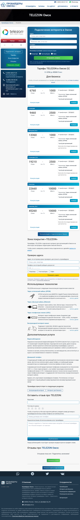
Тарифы (13, 55)
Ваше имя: (30, 399)
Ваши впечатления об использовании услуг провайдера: (45, 420)
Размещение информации (68, 491)
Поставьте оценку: (33, 406)
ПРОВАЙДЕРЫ (14, 3)
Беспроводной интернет (36, 390)
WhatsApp (74, 2)
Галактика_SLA (32, 206)
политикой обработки (36, 63)
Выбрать (73, 102)
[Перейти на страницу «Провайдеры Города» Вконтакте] (62, 474)
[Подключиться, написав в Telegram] (32, 474)
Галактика (31, 184)
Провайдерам (64, 486)
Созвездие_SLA (33, 157)
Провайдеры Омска (7, 23)
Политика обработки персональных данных (25, 516)
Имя (31, 39)
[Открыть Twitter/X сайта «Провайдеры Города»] (47, 474)
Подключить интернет (13, 51)
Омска (10, 6)
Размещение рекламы (66, 494)
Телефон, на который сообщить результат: (41, 265)
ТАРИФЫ (41, 6)
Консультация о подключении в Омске (53, 234)
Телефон (32, 44)
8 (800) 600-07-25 (62, 2)
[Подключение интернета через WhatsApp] (17, 474)
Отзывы (21, 41)
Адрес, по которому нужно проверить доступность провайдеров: (48, 259)
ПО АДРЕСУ (51, 6)
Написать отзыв (13, 65)
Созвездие (31, 108)
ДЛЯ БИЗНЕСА (63, 6)
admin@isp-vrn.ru (29, 504)
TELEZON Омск (50, 448)
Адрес (32, 33)
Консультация (34, 102)
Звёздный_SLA (32, 130)
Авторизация (63, 497)
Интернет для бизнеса (54, 390)
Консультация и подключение (53, 468)
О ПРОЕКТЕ (74, 6)
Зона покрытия (13, 58)
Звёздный (31, 86)
